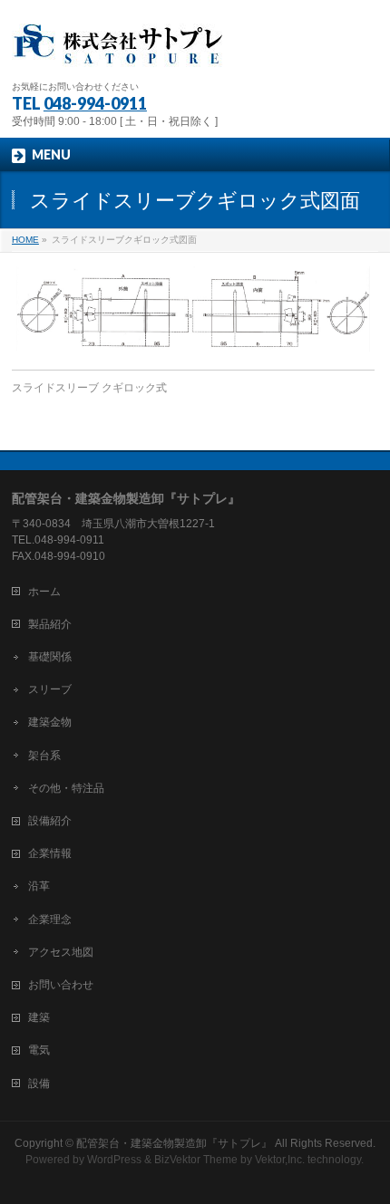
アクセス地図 (60, 952)
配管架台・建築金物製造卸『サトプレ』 (174, 1143)
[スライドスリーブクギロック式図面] (193, 309)
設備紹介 (50, 820)
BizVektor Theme (196, 1159)
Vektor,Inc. (280, 1159)
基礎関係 (50, 656)
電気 (39, 1050)
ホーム (44, 591)
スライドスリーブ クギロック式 (89, 387)
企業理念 (50, 919)
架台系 (44, 755)
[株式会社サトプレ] (120, 50)
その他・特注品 (66, 788)
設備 (39, 1083)
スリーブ (50, 689)
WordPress (114, 1159)
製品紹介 (50, 624)
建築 (39, 1017)
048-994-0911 (95, 103)
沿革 (39, 886)
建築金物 (50, 722)
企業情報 (50, 853)
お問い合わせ (60, 984)
